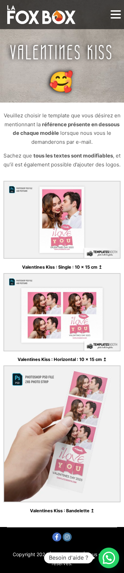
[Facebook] (56, 537)
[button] (109, 558)
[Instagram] (67, 537)
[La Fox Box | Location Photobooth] (41, 14)
